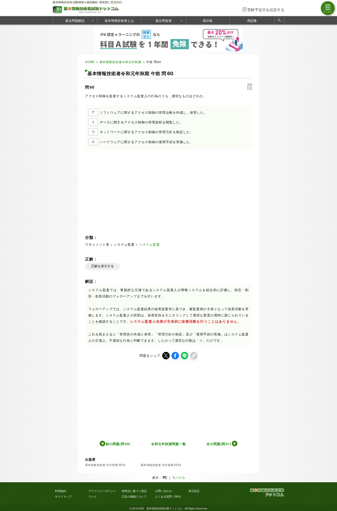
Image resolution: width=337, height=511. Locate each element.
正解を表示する (102, 266)
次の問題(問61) (219, 443)
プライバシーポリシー (102, 491)
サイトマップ (63, 496)
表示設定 (194, 491)
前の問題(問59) (118, 443)
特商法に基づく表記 (134, 491)
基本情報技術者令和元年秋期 (120, 62)
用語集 (252, 20)
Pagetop (328, 493)
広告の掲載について (134, 496)
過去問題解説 (75, 20)
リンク (92, 496)
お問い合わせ (163, 491)
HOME (90, 62)
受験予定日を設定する (265, 9)
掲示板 (208, 20)
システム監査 (149, 244)
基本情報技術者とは (119, 20)
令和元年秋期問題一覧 (168, 443)
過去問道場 (163, 20)
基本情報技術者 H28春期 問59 (161, 465)
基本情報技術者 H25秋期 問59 (105, 465)
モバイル (178, 477)
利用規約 (60, 491)
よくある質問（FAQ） (169, 496)
